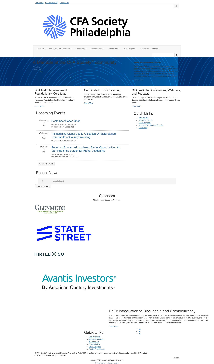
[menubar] (52, 2)
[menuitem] (40, 2)
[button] (41, 49)
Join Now (36, 67)
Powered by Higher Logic (107, 363)
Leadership (143, 127)
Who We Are (143, 117)
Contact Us (64, 2)
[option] (156, 69)
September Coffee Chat (65, 121)
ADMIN (176, 358)
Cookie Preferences (97, 349)
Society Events (95, 336)
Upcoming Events (145, 120)
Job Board (39, 2)
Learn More (37, 69)
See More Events (46, 163)
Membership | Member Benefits (151, 125)
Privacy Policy (94, 344)
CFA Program (144, 122)
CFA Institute (50, 2)
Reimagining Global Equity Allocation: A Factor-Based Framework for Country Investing (83, 135)
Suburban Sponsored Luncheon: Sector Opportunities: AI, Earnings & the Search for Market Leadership (85, 148)
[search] (176, 6)
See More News (43, 186)
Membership (94, 341)
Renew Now (138, 80)
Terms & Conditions (96, 339)
